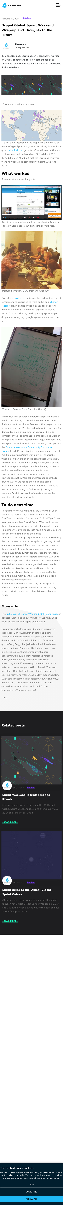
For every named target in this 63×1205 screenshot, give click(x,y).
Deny (31, 1184)
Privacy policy (52, 1178)
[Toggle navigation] (58, 5)
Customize (31, 1192)
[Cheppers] (11, 5)
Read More (10, 822)
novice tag (19, 298)
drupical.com (16, 150)
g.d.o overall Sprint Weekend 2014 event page (32, 614)
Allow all (32, 1199)
